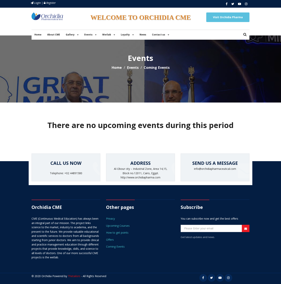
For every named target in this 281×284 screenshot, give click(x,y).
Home (37, 34)
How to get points (117, 232)
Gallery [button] (70, 34)
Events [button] (88, 34)
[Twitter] (232, 4)
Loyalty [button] (125, 34)
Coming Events (115, 246)
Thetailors (74, 276)
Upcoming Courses (118, 225)
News (143, 34)
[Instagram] (246, 4)
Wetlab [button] (107, 34)
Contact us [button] (159, 34)
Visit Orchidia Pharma (228, 17)
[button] (244, 35)
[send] (245, 228)
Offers (110, 239)
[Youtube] (239, 4)
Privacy (110, 218)
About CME (53, 34)
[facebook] (226, 4)
